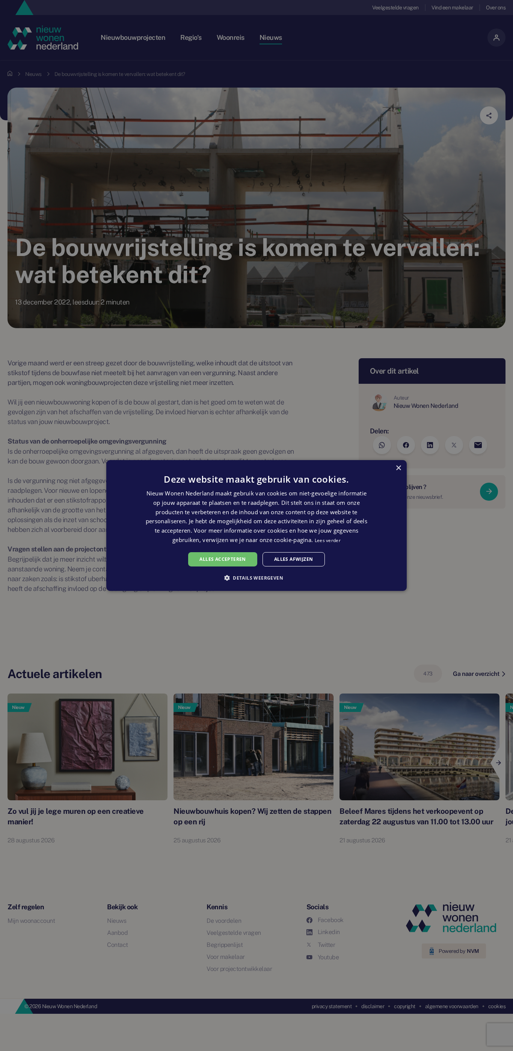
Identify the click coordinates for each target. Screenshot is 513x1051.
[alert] (256, 525)
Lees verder (328, 540)
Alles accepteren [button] (222, 559)
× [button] (398, 468)
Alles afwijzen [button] (293, 559)
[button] (256, 578)
